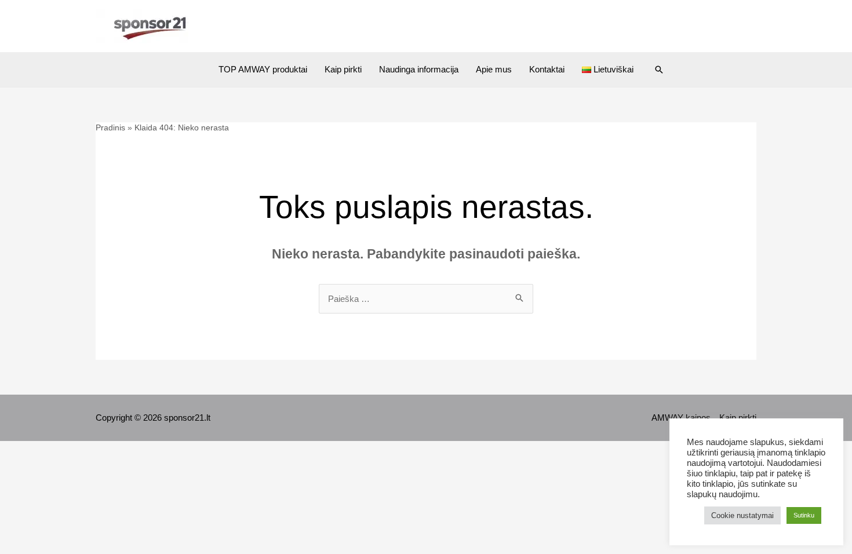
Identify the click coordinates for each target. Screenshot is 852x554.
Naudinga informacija (418, 69)
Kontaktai (547, 69)
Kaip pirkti (343, 69)
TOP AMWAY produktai (263, 69)
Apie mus (494, 69)
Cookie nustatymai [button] (742, 515)
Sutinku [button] (803, 515)
